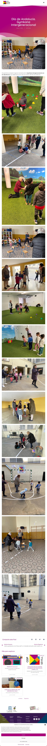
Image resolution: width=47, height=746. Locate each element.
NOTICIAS (28, 28)
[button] (45, 724)
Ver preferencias (23, 741)
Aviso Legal (27, 744)
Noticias (28, 716)
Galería (27, 718)
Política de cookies (21, 744)
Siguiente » (26, 698)
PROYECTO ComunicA (12, 666)
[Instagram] (36, 719)
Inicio (3, 716)
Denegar (23, 738)
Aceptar (23, 734)
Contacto (28, 721)
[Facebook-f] (34, 719)
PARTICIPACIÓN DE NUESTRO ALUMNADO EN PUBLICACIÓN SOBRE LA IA (34, 668)
